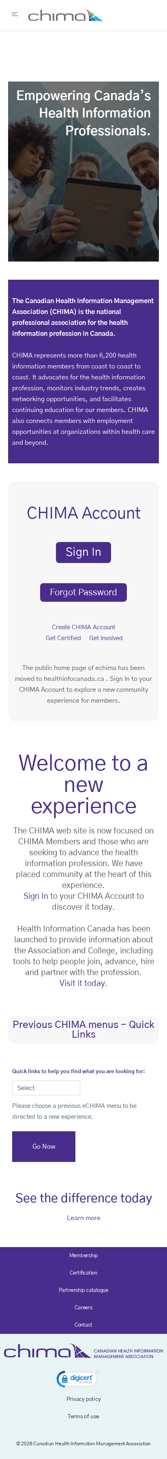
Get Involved (106, 638)
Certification (83, 1273)
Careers (83, 1307)
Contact (83, 1325)
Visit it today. (84, 984)
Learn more (84, 1218)
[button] (77, 1380)
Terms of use (83, 1416)
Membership (83, 1255)
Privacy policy (83, 1399)
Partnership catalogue (83, 1290)
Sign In (36, 896)
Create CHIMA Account (83, 627)
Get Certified (63, 638)
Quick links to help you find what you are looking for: (78, 1071)
